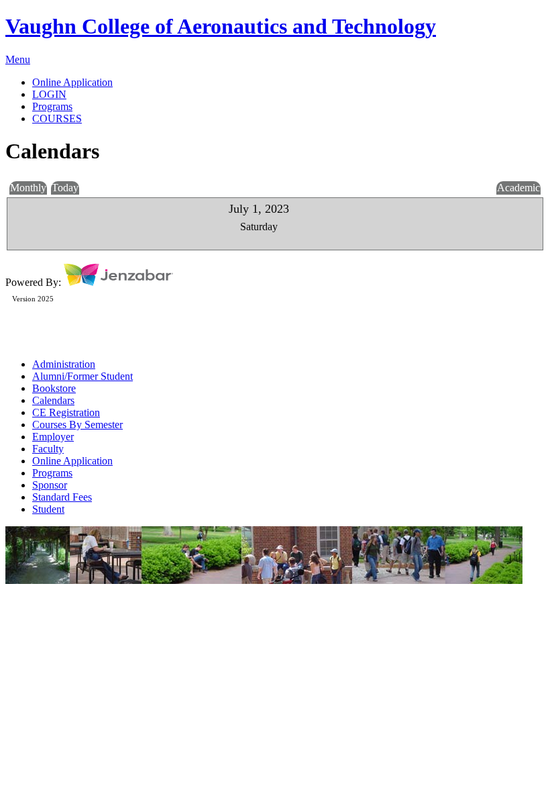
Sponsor (49, 485)
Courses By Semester (77, 424)
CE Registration (66, 412)
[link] (288, 83)
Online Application (72, 460)
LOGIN (49, 94)
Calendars (53, 400)
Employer (53, 436)
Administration (63, 364)
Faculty (48, 448)
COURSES (57, 118)
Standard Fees (62, 497)
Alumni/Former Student (82, 376)
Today (65, 187)
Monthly (28, 187)
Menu (17, 59)
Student (48, 509)
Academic (518, 187)
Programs (52, 473)
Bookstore (54, 388)
